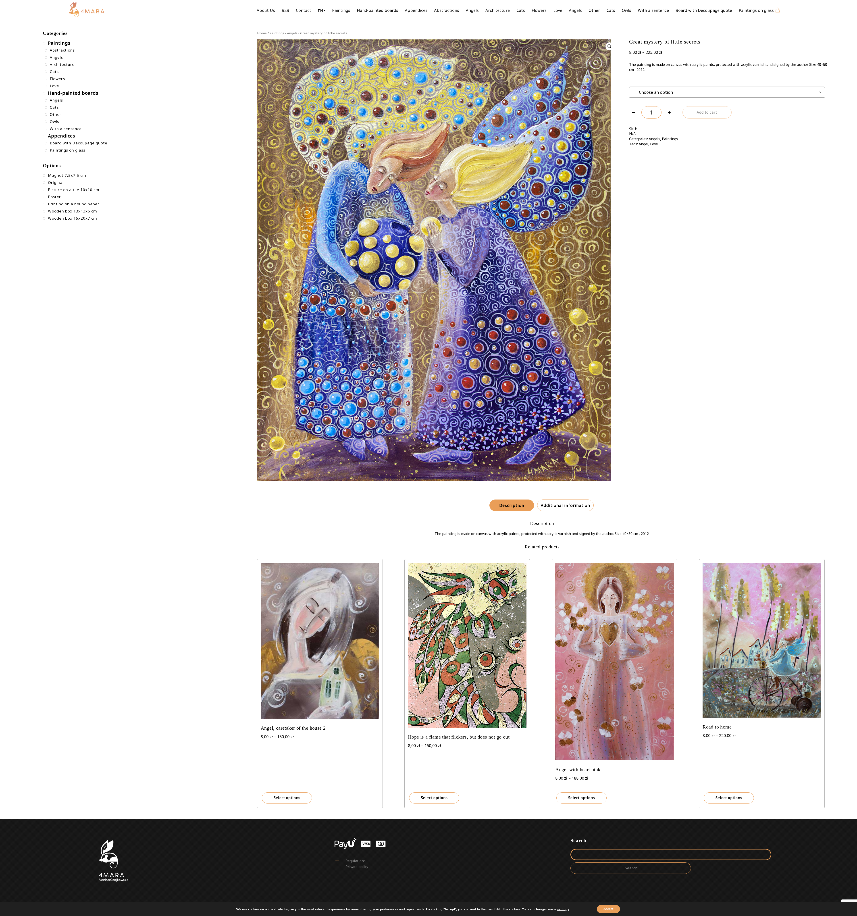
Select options (287, 797)
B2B (285, 10)
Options (635, 81)
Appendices (416, 10)
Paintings (341, 10)
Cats (520, 10)
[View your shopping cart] (777, 7)
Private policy (356, 866)
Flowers (539, 10)
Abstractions (446, 10)
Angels (472, 10)
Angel (643, 144)
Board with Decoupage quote (704, 10)
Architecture (497, 10)
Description (511, 505)
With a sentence (653, 10)
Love (557, 10)
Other (594, 10)
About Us (266, 10)
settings (563, 909)
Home (262, 33)
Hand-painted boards (377, 10)
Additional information (565, 505)
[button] (321, 10)
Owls (626, 10)
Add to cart (707, 112)
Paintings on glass (756, 10)
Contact (303, 10)
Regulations (355, 860)
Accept (608, 909)
